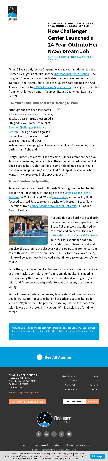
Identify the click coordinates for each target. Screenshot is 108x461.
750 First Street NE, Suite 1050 (22, 381)
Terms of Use (71, 389)
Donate (73, 380)
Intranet (95, 389)
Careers (96, 376)
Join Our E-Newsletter (27, 401)
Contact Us (94, 385)
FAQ (97, 380)
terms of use (66, 456)
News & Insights (69, 376)
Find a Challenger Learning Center (23, 392)
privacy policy (49, 456)
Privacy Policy (71, 385)
